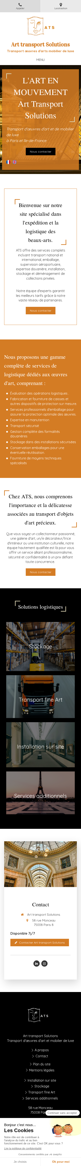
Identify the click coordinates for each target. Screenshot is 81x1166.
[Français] (8, 163)
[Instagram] (44, 963)
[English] (14, 163)
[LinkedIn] (36, 963)
